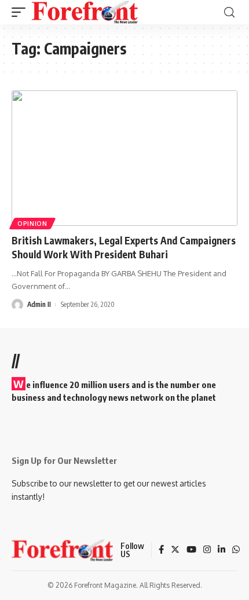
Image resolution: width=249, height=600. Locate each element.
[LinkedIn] (221, 550)
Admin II (39, 304)
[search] (229, 12)
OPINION (32, 223)
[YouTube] (191, 550)
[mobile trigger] (21, 12)
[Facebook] (161, 550)
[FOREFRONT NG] (84, 12)
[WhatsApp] (236, 550)
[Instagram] (207, 550)
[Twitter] (175, 550)
